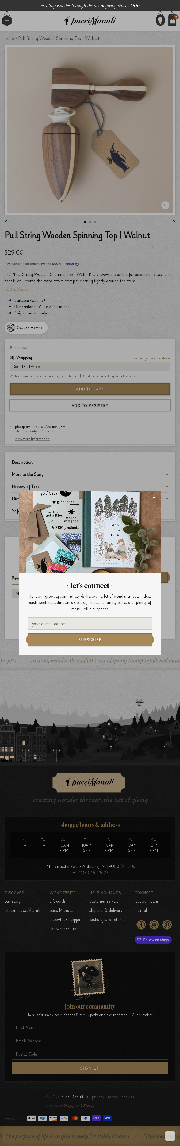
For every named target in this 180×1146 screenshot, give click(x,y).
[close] (154, 498)
